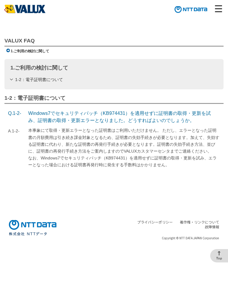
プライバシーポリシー (155, 221)
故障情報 (212, 226)
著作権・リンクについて (199, 221)
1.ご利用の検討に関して (30, 51)
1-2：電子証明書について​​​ (39, 79)
